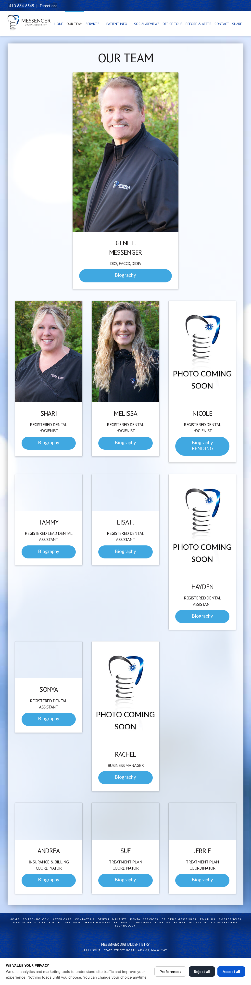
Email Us (207, 919)
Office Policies (97, 922)
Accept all (231, 971)
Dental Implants (112, 919)
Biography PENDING (202, 445)
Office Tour (49, 922)
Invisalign (198, 922)
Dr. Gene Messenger (179, 919)
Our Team (72, 922)
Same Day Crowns (170, 922)
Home (14, 919)
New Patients (24, 922)
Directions (48, 5)
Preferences (170, 971)
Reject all (202, 971)
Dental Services (144, 919)
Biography (125, 275)
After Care (62, 919)
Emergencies (230, 919)
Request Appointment (132, 922)
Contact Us (84, 919)
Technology (125, 925)
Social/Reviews (224, 922)
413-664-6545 (21, 5)
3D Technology (36, 919)
